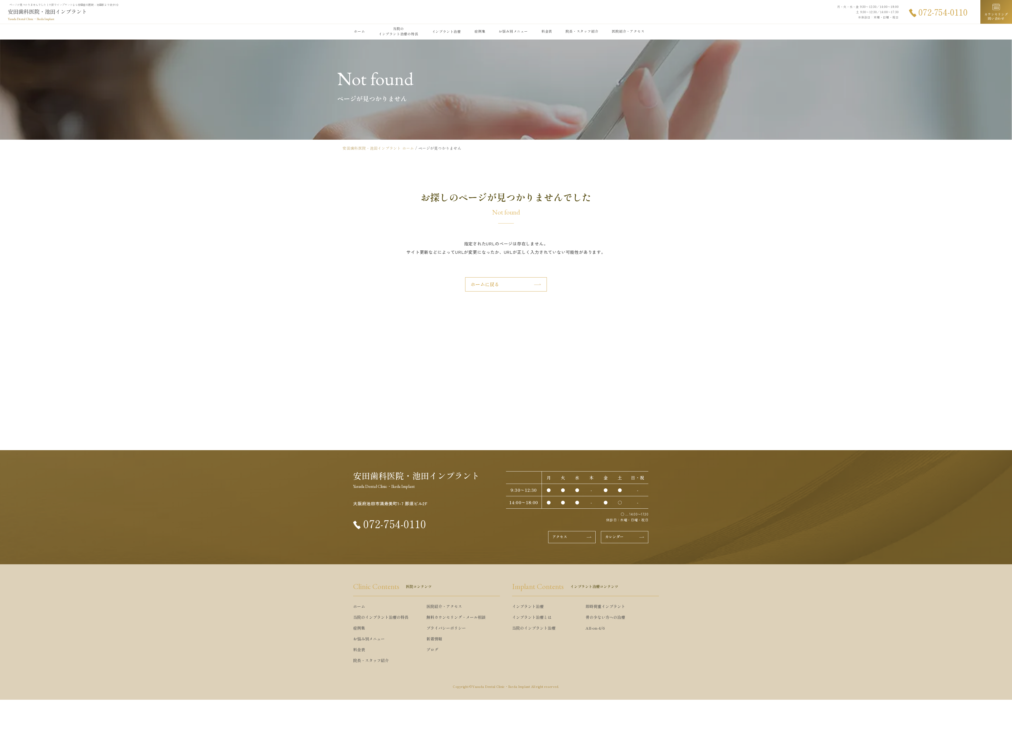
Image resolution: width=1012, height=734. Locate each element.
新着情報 (434, 638)
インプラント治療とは (532, 617)
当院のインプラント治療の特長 (398, 31)
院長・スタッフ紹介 (582, 31)
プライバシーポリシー (446, 628)
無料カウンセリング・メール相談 (456, 617)
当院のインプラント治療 (534, 628)
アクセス (559, 536)
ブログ (432, 649)
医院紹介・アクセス (628, 31)
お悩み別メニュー (513, 31)
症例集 (479, 31)
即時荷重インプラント (605, 606)
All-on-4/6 (595, 628)
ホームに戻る (485, 284)
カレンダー (614, 536)
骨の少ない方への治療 (605, 617)
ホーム (359, 31)
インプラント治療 (528, 606)
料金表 (546, 31)
